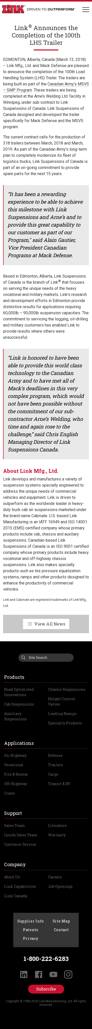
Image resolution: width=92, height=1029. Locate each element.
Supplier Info (30, 921)
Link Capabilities (20, 886)
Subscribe (46, 989)
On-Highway (15, 755)
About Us (12, 877)
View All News (49, 624)
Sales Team (14, 825)
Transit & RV (59, 783)
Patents (30, 929)
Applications (19, 743)
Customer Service (20, 844)
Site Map (61, 921)
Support (13, 813)
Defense (55, 755)
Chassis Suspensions (66, 689)
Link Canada (15, 895)
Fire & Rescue (16, 774)
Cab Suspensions (19, 704)
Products (14, 677)
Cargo (53, 774)
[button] (86, 10)
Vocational (14, 764)
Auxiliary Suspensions (15, 716)
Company (15, 864)
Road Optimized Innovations (19, 692)
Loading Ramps (62, 713)
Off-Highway (15, 783)
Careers (55, 877)
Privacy (30, 938)
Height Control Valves (61, 701)
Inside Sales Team (21, 834)
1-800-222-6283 (46, 959)
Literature (57, 825)
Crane (9, 793)
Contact (61, 929)
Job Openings (60, 886)
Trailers (55, 764)
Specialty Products (65, 723)
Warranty (57, 834)
